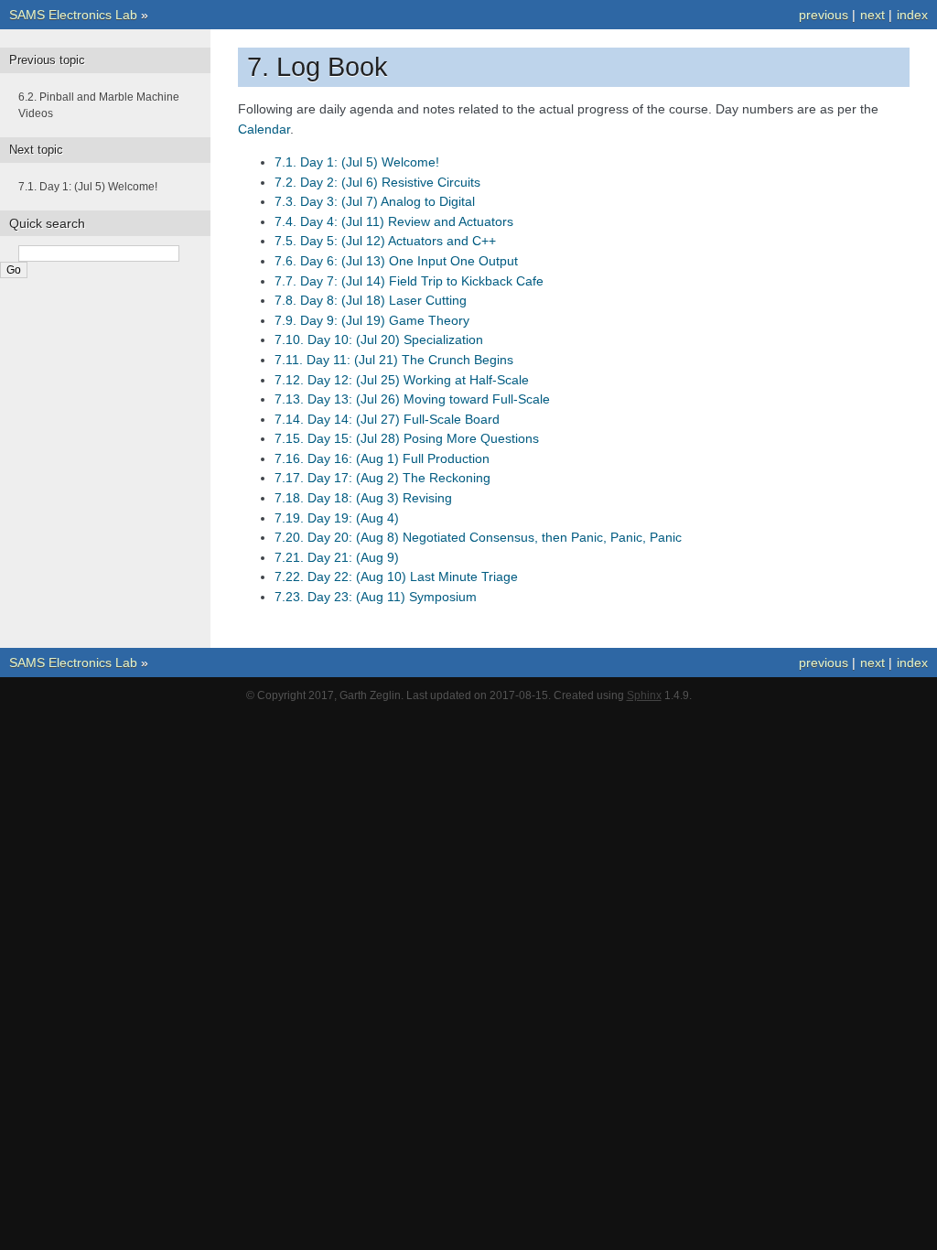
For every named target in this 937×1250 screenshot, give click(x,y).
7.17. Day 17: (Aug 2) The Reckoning (382, 477)
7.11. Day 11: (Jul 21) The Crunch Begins (394, 359)
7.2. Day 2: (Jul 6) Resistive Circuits (377, 182)
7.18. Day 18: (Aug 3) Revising (363, 497)
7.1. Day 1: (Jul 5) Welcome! (357, 162)
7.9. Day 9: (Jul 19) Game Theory (372, 320)
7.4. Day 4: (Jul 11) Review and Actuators (394, 221)
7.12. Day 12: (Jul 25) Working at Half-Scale (402, 379)
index (912, 14)
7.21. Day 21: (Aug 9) (337, 557)
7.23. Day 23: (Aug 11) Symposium (376, 596)
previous (823, 14)
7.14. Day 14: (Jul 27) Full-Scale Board (387, 419)
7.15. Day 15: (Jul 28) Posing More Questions (407, 438)
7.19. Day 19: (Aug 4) (337, 518)
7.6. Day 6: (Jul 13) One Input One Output (396, 260)
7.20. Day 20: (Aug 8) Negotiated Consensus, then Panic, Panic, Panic (478, 537)
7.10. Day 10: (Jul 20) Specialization (379, 339)
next (872, 14)
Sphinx (644, 695)
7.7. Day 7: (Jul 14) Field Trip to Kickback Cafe (409, 281)
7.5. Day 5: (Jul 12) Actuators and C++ (385, 240)
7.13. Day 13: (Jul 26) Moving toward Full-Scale (412, 399)
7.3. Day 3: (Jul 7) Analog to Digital (375, 201)
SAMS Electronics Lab (73, 14)
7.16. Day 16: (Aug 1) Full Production (382, 458)
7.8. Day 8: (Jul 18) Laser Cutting (371, 300)
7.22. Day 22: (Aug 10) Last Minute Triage (396, 576)
